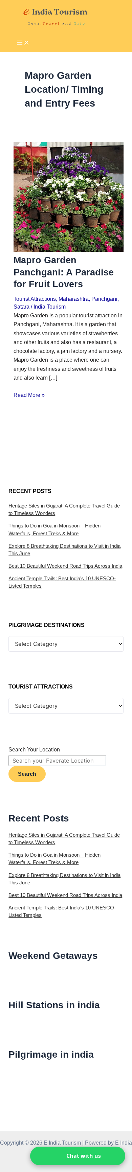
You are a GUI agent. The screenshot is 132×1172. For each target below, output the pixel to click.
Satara (21, 306)
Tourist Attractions (35, 299)
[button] (77, 1156)
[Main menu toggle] (23, 43)
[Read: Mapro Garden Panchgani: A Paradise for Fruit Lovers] (68, 250)
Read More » (29, 395)
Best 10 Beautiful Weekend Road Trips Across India (65, 566)
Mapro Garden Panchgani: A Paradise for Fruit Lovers (64, 272)
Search (27, 774)
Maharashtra (74, 299)
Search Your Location (34, 749)
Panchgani (104, 299)
